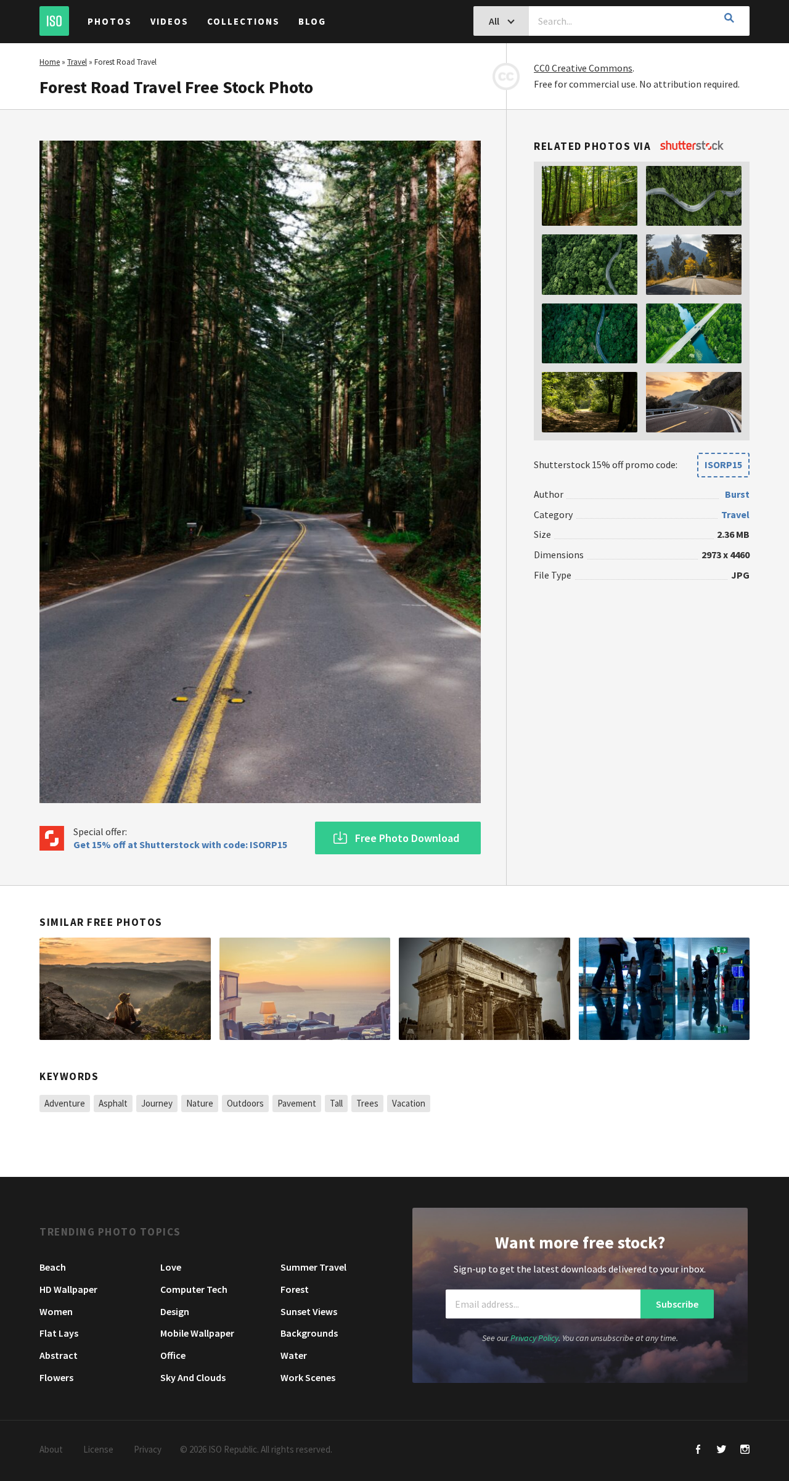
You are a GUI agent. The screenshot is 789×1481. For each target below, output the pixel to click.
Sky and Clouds (193, 1377)
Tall (336, 1103)
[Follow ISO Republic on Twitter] (721, 1450)
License (98, 1449)
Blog (312, 21)
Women (56, 1311)
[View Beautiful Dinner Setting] (305, 989)
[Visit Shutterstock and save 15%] (692, 146)
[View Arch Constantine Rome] (484, 989)
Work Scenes (307, 1377)
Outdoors (245, 1103)
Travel (77, 62)
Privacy (147, 1449)
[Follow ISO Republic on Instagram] (745, 1450)
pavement (296, 1103)
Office (173, 1355)
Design (174, 1311)
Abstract (58, 1355)
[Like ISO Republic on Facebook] (698, 1450)
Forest (294, 1289)
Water (293, 1355)
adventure (64, 1103)
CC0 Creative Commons (583, 68)
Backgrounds (309, 1333)
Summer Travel (313, 1267)
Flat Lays (58, 1333)
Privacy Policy (534, 1337)
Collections (243, 21)
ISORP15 (723, 464)
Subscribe (677, 1304)
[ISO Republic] (54, 21)
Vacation (408, 1103)
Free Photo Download (407, 838)
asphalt (113, 1103)
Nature (199, 1103)
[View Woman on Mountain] (125, 989)
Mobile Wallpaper (197, 1333)
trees (367, 1103)
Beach (52, 1267)
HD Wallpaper (68, 1289)
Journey (157, 1103)
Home (49, 62)
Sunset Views (308, 1311)
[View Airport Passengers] (664, 989)
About (51, 1449)
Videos (169, 21)
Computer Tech (193, 1289)
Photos (110, 21)
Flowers (56, 1377)
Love (170, 1267)
